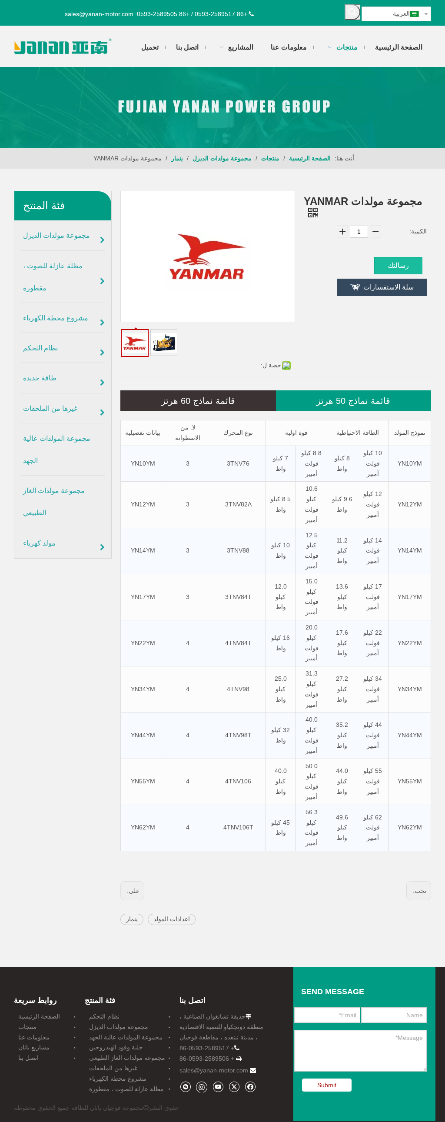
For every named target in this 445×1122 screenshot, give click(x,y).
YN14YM (143, 550)
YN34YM (143, 689)
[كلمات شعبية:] (352, 12)
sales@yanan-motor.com (213, 1070)
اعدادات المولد (171, 919)
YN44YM (143, 735)
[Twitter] (234, 1086)
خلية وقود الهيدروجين (116, 1047)
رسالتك (398, 265)
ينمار (132, 919)
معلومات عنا (34, 1037)
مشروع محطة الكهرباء (117, 1078)
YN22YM (143, 642)
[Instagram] (201, 1086)
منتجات (27, 1026)
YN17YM (143, 596)
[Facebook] (250, 1086)
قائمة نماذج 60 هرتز (198, 401)
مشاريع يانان (34, 1047)
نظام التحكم (104, 1016)
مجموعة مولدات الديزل (118, 1026)
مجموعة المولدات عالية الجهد (126, 1037)
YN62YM (143, 827)
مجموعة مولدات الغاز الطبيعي (127, 1057)
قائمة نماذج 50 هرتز (353, 401)
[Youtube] (218, 1086)
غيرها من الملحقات (113, 1068)
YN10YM (143, 463)
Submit (326, 1085)
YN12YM (143, 504)
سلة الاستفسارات (388, 287)
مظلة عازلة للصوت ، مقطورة (126, 1088)
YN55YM (143, 781)
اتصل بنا (28, 1057)
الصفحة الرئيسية (39, 1016)
